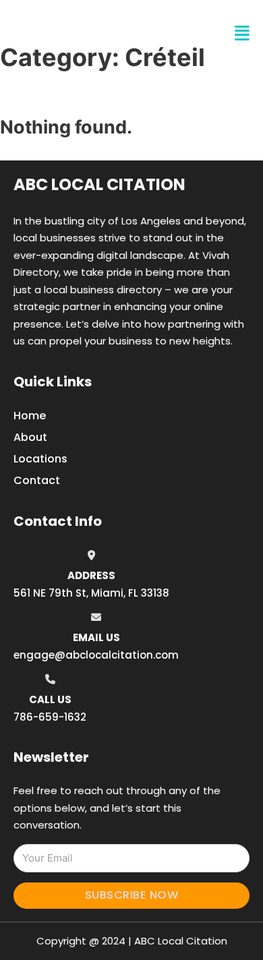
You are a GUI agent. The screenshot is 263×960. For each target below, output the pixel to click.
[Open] (242, 33)
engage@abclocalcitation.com (96, 655)
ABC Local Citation (99, 184)
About (30, 437)
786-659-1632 (49, 717)
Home (29, 415)
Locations (40, 459)
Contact (36, 480)
